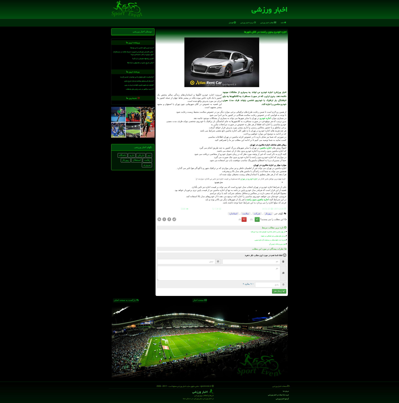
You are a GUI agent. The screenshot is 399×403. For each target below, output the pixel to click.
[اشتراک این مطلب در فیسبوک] (169, 219)
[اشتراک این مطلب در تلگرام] (174, 219)
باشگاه (122, 155)
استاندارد (233, 213)
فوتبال (231, 22)
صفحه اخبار (198, 300)
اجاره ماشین (265, 148)
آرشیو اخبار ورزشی (282, 398)
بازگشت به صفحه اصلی (125, 300)
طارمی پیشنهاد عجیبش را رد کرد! (142, 58)
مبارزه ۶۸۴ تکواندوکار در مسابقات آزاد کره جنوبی (270, 240)
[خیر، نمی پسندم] (244, 219)
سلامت (245, 213)
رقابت (147, 160)
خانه (282, 22)
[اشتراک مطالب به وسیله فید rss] (159, 219)
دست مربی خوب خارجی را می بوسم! (141, 47)
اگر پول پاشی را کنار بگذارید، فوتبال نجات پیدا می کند (268, 231)
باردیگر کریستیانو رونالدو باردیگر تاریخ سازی (138, 81)
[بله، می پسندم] (257, 219)
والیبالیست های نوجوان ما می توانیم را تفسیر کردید (136, 77)
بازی (131, 155)
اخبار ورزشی (270, 9)
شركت (257, 213)
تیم (149, 155)
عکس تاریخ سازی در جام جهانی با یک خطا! (140, 62)
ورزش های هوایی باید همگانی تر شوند (273, 236)
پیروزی (147, 165)
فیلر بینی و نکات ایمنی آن (277, 244)
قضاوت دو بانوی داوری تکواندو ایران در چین (139, 85)
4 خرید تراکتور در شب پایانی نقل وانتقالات (139, 89)
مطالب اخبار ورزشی (267, 22)
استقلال (137, 160)
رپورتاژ (268, 213)
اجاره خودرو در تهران (248, 179)
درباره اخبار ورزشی (247, 22)
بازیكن (140, 155)
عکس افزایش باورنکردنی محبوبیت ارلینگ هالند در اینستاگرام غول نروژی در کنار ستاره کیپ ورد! (133, 53)
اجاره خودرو (265, 118)
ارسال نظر (278, 291)
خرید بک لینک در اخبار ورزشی (278, 394)
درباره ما (286, 391)
